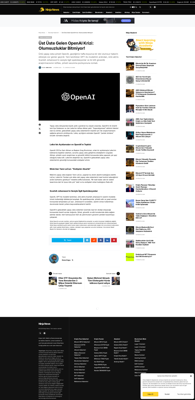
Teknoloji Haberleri (53, 32)
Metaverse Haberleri (81, 381)
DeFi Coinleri (139, 364)
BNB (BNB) (37, 2)
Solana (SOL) (110, 2)
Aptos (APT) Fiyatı (100, 356)
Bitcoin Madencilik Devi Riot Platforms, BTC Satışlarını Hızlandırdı (145, 229)
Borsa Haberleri (79, 372)
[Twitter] (150, 7)
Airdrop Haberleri (80, 364)
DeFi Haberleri (79, 378)
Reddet (167, 394)
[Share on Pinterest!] (42, 134)
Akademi (117, 339)
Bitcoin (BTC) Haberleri (82, 342)
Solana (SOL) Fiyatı (100, 353)
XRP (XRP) (59, 2)
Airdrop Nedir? (119, 362)
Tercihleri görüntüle (184, 394)
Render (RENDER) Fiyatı (102, 370)
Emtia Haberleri (79, 370)
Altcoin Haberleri (80, 350)
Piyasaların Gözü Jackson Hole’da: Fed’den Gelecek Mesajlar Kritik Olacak (145, 108)
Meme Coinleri (140, 355)
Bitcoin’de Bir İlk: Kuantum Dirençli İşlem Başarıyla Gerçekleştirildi (146, 65)
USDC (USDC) (84, 2)
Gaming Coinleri (140, 358)
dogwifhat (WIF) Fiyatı (101, 367)
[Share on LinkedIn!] (107, 240)
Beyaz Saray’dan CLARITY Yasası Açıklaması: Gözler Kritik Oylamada (146, 202)
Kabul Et (150, 394)
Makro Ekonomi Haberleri (79, 354)
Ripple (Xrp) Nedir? (120, 348)
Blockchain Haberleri (81, 361)
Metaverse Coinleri (141, 370)
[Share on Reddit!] (94, 240)
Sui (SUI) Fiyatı (99, 362)
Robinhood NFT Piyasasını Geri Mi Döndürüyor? (146, 255)
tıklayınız (72, 229)
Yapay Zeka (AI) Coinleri (140, 351)
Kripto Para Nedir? (120, 356)
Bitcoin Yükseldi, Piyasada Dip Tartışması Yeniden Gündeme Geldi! (146, 161)
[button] (191, 376)
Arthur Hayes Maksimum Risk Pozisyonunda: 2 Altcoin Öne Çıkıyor (145, 134)
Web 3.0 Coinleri (140, 372)
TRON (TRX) (135, 2)
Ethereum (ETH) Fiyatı (101, 345)
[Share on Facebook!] (42, 126)
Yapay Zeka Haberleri (81, 358)
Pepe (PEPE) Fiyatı (100, 364)
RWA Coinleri (139, 361)
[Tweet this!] (42, 130)
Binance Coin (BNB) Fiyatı (101, 349)
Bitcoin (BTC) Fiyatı (100, 342)
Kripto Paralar (99, 339)
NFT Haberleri (79, 375)
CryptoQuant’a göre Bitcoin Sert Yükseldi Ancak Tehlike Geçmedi (145, 148)
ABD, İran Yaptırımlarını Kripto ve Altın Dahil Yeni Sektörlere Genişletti (145, 121)
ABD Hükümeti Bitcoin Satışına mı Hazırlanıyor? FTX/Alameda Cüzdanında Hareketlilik (146, 93)
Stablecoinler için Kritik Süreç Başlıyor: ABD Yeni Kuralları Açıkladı (145, 243)
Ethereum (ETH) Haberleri (79, 346)
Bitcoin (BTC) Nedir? (121, 342)
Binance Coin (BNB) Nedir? (120, 352)
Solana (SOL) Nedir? (121, 345)
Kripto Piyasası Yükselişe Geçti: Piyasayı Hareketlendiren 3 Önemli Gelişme (146, 188)
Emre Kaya (66, 260)
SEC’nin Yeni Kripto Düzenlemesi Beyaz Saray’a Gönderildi (143, 79)
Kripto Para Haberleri (81, 339)
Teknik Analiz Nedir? (121, 359)
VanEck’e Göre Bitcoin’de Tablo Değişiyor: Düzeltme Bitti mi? (146, 216)
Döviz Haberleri (79, 367)
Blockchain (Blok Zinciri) (140, 340)
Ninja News (42, 32)
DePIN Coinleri (140, 367)
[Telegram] (154, 7)
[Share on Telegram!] (87, 240)
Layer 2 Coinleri (140, 347)
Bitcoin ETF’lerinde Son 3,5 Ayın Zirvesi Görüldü (145, 174)
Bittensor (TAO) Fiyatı (101, 359)
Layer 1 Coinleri (140, 344)
